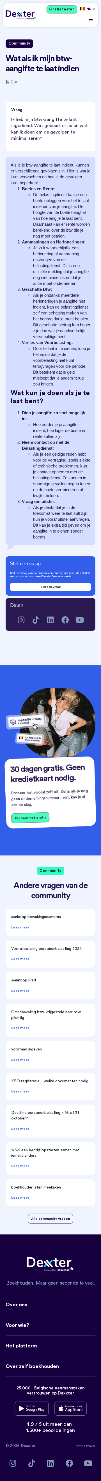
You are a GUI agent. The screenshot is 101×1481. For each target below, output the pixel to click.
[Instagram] (21, 620)
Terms (79, 1445)
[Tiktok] (36, 620)
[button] (90, 20)
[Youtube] (80, 620)
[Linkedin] (50, 620)
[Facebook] (65, 620)
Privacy (90, 1445)
